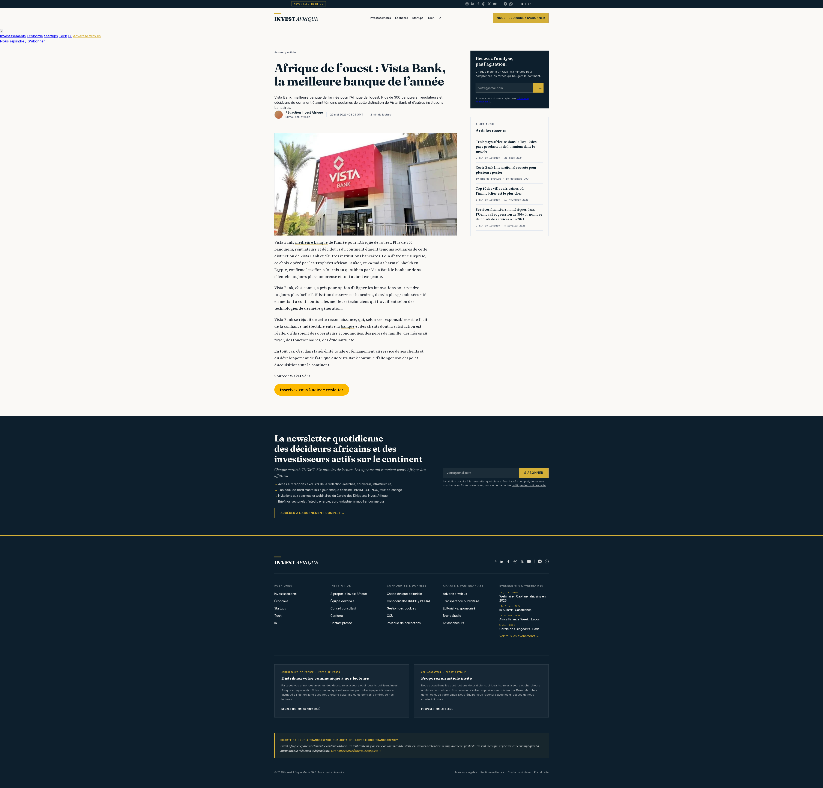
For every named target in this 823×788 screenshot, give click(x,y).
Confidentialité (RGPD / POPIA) (408, 601)
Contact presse (341, 623)
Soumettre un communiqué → (302, 708)
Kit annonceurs (453, 623)
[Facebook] (478, 4)
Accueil (279, 52)
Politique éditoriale (492, 772)
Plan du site (541, 772)
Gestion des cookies (401, 608)
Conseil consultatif (343, 608)
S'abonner (533, 472)
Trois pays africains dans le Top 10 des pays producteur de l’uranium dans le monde (506, 147)
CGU (390, 615)
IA (440, 18)
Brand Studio (452, 615)
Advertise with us (308, 3)
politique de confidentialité (529, 485)
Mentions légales (466, 772)
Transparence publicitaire (461, 601)
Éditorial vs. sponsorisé (459, 608)
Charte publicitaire (519, 772)
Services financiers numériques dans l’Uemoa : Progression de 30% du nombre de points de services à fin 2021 (509, 214)
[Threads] (483, 4)
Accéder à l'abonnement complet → (313, 513)
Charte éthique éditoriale (404, 594)
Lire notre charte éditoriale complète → (356, 751)
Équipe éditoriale (342, 601)
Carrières (337, 615)
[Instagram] (467, 4)
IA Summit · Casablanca (515, 608)
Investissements (380, 18)
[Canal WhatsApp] (511, 4)
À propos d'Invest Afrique (348, 594)
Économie (401, 18)
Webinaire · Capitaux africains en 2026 (522, 596)
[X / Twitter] (489, 4)
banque (347, 326)
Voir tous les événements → (519, 636)
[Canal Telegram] (505, 4)
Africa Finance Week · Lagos (519, 617)
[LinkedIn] (472, 4)
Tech (431, 18)
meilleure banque (311, 242)
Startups (417, 18)
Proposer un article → (439, 708)
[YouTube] (495, 4)
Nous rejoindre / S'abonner (521, 18)
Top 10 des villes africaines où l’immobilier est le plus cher (500, 191)
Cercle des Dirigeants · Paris (519, 627)
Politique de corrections (404, 623)
